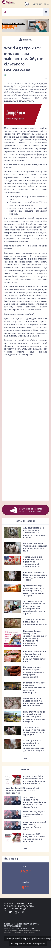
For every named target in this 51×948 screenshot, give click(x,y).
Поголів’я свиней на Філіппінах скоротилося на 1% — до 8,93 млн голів (35, 547)
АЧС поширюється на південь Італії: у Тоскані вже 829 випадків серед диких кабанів (34, 532)
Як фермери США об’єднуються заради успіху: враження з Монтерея (34, 838)
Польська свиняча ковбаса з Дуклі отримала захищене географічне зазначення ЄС (33, 672)
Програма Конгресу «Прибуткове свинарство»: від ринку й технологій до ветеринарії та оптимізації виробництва (35, 638)
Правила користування (24, 932)
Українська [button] (39, 4)
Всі (25, 758)
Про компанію (10, 930)
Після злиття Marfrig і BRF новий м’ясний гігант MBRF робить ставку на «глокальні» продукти (34, 716)
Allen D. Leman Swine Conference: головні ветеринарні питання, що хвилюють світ (34, 780)
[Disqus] (25, 391)
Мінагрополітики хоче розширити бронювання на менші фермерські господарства (34, 687)
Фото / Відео (11, 908)
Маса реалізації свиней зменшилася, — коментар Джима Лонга (34, 826)
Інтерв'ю (27, 39)
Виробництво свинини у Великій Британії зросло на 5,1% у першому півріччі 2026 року (34, 656)
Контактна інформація (29, 930)
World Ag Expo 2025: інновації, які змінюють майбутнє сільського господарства (22, 790)
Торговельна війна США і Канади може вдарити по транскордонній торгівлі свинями (33, 562)
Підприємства (26, 906)
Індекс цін (14, 859)
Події (23, 908)
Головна (8, 903)
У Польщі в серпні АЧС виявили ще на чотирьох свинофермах (35, 621)
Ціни (29, 903)
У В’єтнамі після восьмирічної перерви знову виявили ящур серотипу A (34, 731)
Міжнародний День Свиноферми (28, 943)
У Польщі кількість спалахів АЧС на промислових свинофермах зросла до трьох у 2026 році (33, 745)
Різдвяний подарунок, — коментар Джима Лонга (34, 814)
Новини (20, 903)
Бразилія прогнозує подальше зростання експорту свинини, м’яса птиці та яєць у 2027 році (33, 590)
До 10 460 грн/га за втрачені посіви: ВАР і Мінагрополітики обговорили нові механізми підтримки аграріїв (34, 607)
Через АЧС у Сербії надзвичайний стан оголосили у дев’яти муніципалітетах (33, 702)
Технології (10, 906)
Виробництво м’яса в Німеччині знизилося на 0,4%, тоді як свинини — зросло (35, 576)
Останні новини (25, 521)
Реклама (7, 932)
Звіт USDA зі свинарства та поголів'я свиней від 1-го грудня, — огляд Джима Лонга (34, 802)
